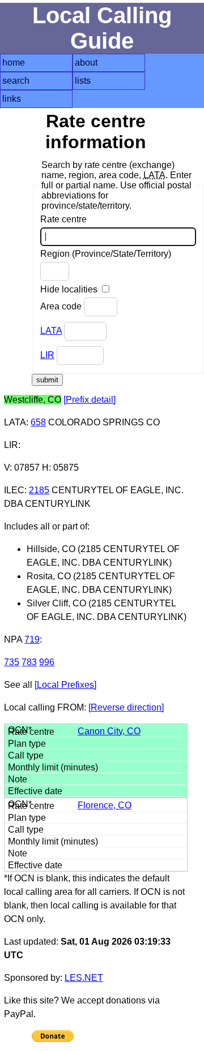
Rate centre (63, 219)
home (13, 62)
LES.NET (84, 978)
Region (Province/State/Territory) (105, 254)
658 (38, 422)
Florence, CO (104, 805)
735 (11, 662)
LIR (47, 355)
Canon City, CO (109, 731)
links (11, 99)
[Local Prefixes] (65, 685)
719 (32, 639)
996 (46, 662)
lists (83, 80)
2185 (39, 490)
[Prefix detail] (89, 399)
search (15, 80)
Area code (62, 306)
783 (29, 662)
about (86, 62)
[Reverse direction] (126, 707)
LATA (51, 330)
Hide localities (70, 289)
